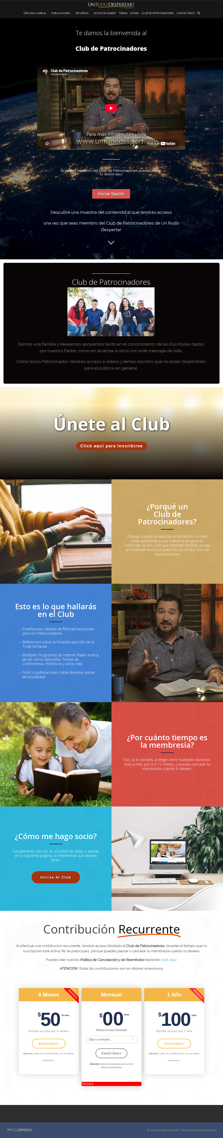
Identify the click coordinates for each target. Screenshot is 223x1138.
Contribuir (49, 1043)
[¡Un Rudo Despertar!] (19, 1130)
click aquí (168, 960)
